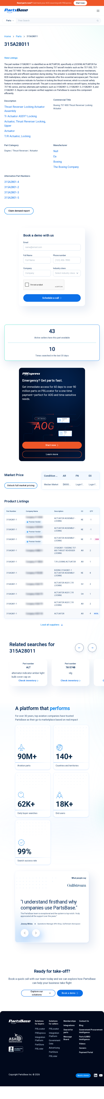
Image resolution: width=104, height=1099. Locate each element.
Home (7, 36)
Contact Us (84, 1021)
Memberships (70, 1021)
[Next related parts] (92, 647)
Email (25, 242)
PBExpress (40, 1033)
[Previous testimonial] (25, 933)
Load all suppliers (50, 624)
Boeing (57, 161)
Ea (54, 156)
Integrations (69, 1025)
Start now (80, 3)
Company (27, 268)
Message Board (68, 1038)
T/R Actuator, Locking (17, 136)
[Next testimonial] (36, 933)
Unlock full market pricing (20, 485)
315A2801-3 (11, 192)
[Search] (98, 21)
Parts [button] (8, 20)
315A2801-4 (11, 182)
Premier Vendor (35, 522)
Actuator (9, 131)
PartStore (39, 1044)
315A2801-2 (11, 187)
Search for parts (68, 1031)
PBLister (39, 1048)
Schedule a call (50, 297)
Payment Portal (86, 1052)
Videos (82, 1044)
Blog (81, 1025)
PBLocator (40, 1029)
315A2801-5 (11, 197)
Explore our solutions (37, 993)
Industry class (59, 268)
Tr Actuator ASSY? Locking (20, 116)
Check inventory (27, 680)
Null (55, 151)
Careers (82, 1048)
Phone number (59, 255)
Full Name (27, 255)
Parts (19, 36)
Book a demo (69, 993)
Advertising (54, 1048)
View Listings (11, 58)
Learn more (52, 454)
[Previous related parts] (79, 647)
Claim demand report (19, 211)
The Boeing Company (66, 167)
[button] (67, 273)
